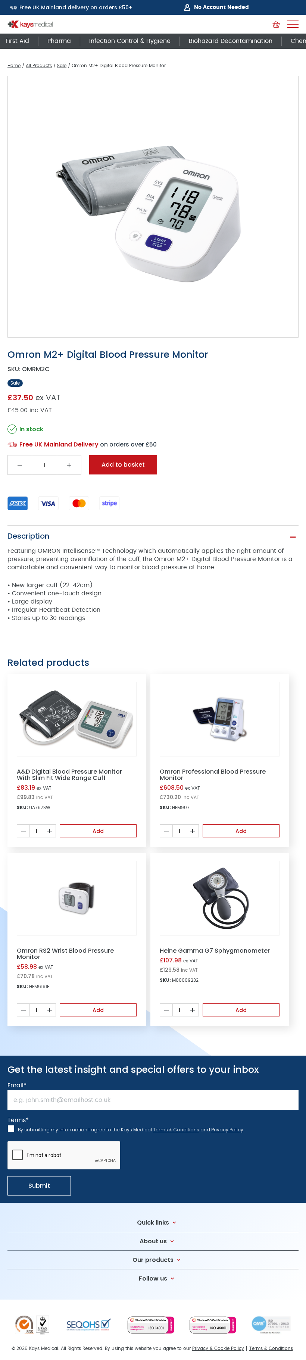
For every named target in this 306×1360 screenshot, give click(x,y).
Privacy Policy (227, 1129)
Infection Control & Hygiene (130, 41)
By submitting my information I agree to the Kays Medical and (130, 1129)
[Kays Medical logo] (30, 24)
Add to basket (123, 464)
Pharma (59, 41)
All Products (39, 65)
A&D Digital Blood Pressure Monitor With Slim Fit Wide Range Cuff (69, 774)
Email (16, 1085)
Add (98, 831)
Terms (18, 1120)
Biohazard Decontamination (230, 41)
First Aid (17, 41)
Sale (61, 65)
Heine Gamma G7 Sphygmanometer (215, 950)
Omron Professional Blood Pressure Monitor (213, 774)
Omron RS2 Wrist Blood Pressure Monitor (65, 953)
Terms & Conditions (176, 1129)
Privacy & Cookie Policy (218, 1348)
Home (14, 65)
